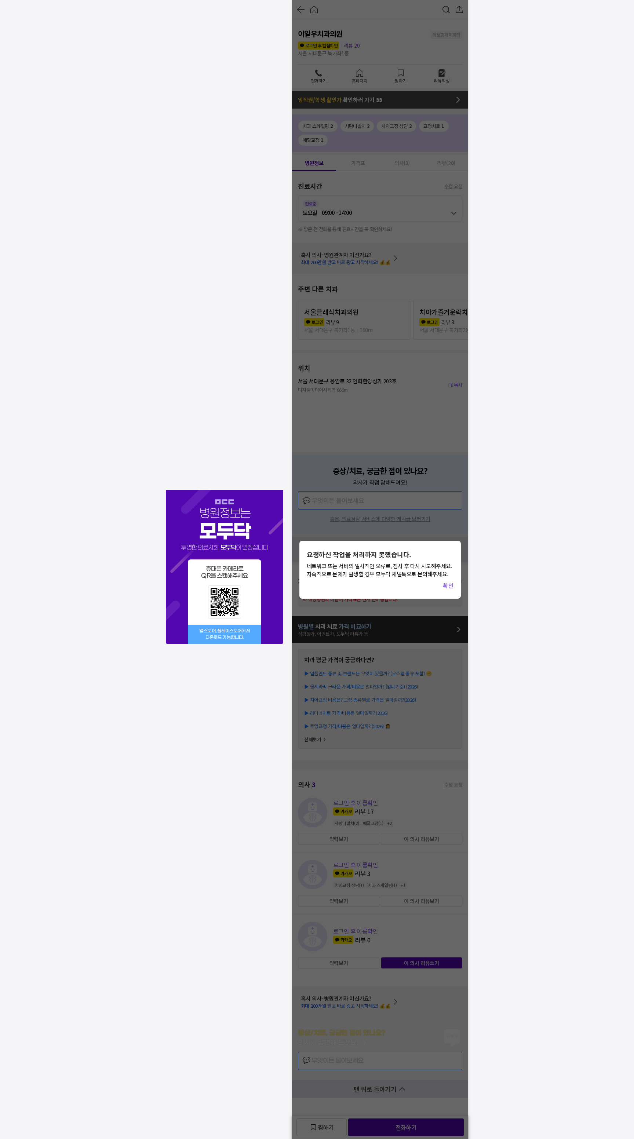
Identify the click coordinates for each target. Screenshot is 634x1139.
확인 (448, 585)
